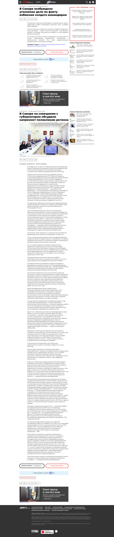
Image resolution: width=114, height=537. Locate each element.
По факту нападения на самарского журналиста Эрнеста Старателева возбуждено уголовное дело (30, 86)
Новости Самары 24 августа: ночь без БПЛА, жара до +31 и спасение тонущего (82, 12)
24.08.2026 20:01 (23, 111)
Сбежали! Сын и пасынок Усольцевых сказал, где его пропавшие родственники (85, 66)
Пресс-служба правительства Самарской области (39, 156)
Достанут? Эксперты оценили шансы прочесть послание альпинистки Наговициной (85, 71)
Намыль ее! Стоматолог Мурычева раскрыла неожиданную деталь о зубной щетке (84, 51)
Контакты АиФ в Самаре (80, 508)
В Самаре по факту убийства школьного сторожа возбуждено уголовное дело (59, 81)
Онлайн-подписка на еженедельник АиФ (74, 507)
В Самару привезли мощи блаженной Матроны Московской (82, 30)
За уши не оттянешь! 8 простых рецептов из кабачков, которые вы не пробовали (85, 140)
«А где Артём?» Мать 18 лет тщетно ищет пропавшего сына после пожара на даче (84, 61)
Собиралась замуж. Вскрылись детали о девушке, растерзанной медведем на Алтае (84, 120)
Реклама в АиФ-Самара (37, 508)
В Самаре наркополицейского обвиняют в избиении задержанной (33, 81)
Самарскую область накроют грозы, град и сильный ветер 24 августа (82, 36)
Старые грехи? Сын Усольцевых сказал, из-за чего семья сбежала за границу (85, 135)
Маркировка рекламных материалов (40, 510)
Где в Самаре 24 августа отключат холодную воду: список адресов (82, 24)
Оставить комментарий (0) (57, 52)
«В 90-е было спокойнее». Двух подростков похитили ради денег (84, 45)
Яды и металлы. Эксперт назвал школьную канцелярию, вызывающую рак (84, 115)
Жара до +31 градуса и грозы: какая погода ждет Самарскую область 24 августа (82, 18)
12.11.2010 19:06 (22, 6)
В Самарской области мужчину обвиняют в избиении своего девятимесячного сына (33, 76)
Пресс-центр (48, 507)
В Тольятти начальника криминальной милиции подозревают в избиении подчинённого (53, 77)
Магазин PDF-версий (58, 507)
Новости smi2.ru (24, 106)
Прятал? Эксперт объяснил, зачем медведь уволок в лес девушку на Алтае (84, 130)
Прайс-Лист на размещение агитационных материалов (58, 508)
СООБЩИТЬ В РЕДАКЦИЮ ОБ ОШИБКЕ (60, 510)
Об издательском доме (37, 507)
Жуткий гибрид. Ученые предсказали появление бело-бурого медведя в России (85, 56)
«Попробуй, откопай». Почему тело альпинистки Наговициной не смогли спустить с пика (85, 125)
